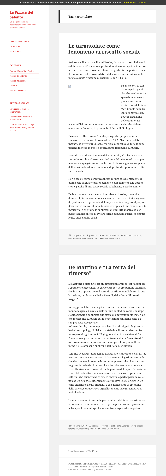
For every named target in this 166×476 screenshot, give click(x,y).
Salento (13, 85)
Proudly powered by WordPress (82, 451)
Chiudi (142, 2)
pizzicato (93, 235)
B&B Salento (15, 51)
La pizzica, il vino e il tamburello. (19, 110)
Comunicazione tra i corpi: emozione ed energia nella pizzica (22, 127)
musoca (137, 235)
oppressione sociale (77, 238)
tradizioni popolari (87, 428)
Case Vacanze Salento (19, 41)
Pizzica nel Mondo (18, 80)
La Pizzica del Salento (21, 14)
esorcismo (128, 235)
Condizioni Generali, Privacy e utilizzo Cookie (89, 469)
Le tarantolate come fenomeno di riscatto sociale (104, 48)
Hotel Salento (16, 46)
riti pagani (138, 425)
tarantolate (92, 238)
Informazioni (129, 2)
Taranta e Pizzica (18, 90)
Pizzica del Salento (18, 76)
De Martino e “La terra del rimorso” (101, 270)
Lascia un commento (111, 238)
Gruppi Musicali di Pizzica (22, 71)
